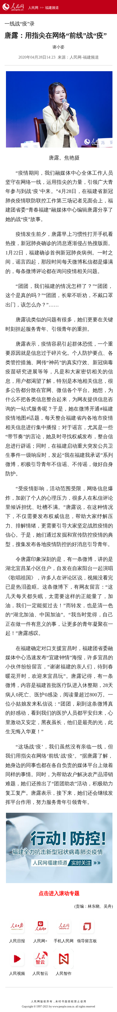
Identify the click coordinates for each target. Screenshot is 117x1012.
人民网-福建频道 (84, 57)
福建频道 (52, 8)
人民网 (33, 8)
